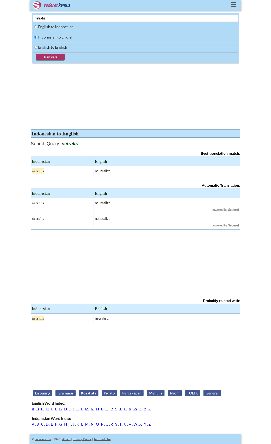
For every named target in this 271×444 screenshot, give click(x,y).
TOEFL (192, 393)
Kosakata (88, 393)
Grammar (65, 393)
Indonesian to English (55, 37)
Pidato (109, 393)
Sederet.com (43, 439)
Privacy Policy (82, 439)
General (212, 393)
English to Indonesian (55, 26)
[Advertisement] (135, 95)
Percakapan (131, 393)
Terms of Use (102, 439)
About (66, 439)
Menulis (155, 393)
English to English (52, 47)
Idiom (175, 393)
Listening (42, 393)
